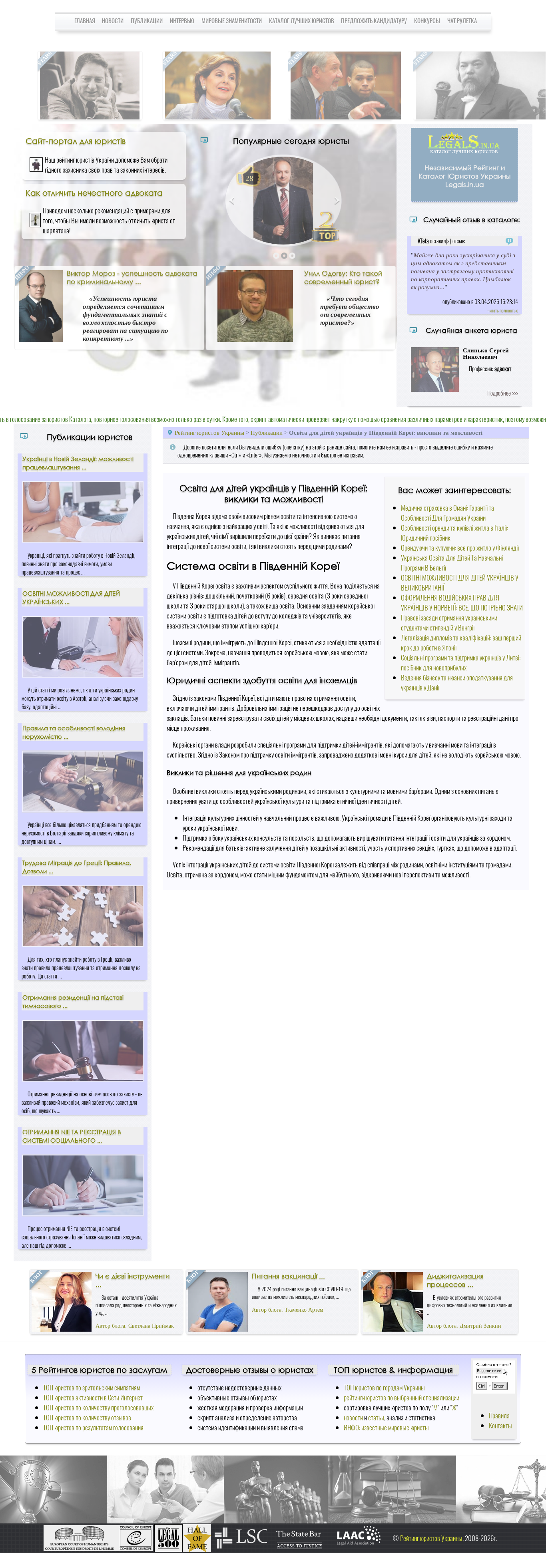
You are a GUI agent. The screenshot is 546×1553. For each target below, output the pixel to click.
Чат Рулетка (462, 20)
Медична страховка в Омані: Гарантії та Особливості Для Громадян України (447, 513)
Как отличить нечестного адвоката (94, 192)
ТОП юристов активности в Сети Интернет (93, 1397)
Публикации (147, 20)
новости (353, 1417)
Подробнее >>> (502, 392)
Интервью (182, 20)
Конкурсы (427, 20)
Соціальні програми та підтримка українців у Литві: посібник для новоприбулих (460, 662)
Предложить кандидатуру (374, 20)
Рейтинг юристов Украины (209, 432)
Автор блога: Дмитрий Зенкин (464, 1326)
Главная (84, 20)
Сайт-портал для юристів (76, 140)
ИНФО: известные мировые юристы (386, 1427)
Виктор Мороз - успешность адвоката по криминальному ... (132, 277)
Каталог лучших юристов (301, 20)
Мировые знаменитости (231, 20)
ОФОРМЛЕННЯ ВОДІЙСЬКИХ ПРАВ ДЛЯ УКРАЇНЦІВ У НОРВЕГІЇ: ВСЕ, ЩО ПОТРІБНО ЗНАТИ (462, 602)
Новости (113, 20)
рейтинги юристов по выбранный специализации (401, 1397)
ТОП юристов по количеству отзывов (87, 1417)
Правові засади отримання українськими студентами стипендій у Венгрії (449, 622)
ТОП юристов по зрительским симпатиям (91, 1387)
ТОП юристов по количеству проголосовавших (98, 1407)
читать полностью (503, 310)
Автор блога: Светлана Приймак (135, 1326)
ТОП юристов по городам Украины (384, 1387)
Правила (499, 1415)
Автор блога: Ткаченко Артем (287, 1310)
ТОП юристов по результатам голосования (93, 1427)
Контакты (500, 1425)
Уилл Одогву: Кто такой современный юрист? (343, 277)
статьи (376, 1417)
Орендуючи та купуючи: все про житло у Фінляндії (460, 548)
